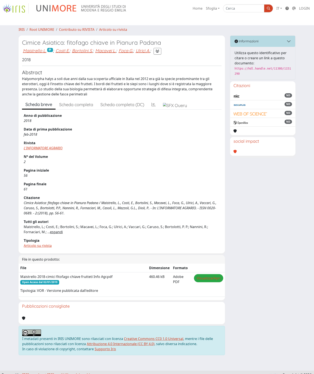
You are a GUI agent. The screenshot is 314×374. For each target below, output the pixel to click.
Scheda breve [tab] (38, 104)
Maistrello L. (34, 50)
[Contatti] (294, 8)
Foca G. (126, 50)
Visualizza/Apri (208, 278)
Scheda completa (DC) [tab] (122, 104)
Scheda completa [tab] (76, 104)
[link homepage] (16, 8)
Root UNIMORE (41, 29)
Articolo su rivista (113, 29)
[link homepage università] (81, 8)
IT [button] (277, 8)
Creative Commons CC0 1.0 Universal (153, 338)
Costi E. (62, 50)
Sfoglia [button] (211, 8)
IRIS (22, 29)
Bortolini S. (82, 50)
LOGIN (304, 8)
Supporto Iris (105, 349)
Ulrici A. (143, 50)
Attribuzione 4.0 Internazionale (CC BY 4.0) (120, 343)
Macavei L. (105, 50)
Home (197, 8)
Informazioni (248, 41)
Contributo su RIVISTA (76, 29)
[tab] (153, 104)
